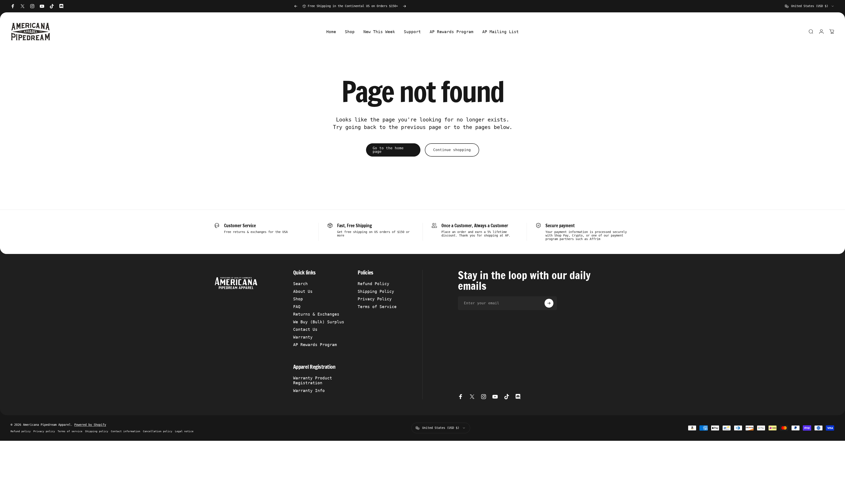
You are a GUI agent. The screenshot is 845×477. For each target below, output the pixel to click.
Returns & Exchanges (316, 314)
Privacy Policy (375, 299)
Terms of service (70, 431)
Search (300, 283)
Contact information (125, 431)
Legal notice (184, 431)
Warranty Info (309, 390)
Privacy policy (44, 431)
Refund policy (21, 431)
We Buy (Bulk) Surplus (318, 322)
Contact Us (305, 329)
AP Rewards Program (315, 344)
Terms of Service (377, 306)
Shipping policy (96, 431)
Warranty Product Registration (312, 380)
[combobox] (809, 6)
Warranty (303, 337)
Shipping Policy (376, 291)
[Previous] (296, 6)
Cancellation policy (157, 431)
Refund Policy (373, 283)
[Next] (404, 6)
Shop (298, 299)
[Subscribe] (549, 303)
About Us (303, 291)
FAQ (296, 306)
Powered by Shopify (90, 424)
